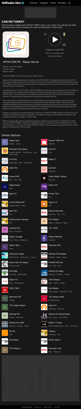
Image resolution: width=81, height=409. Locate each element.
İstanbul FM (14, 228)
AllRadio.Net (11, 3)
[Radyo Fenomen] (44, 212)
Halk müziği (22, 274)
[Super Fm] (44, 204)
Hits (58, 214)
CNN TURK (14, 288)
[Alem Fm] (44, 307)
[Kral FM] (44, 151)
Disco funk (63, 317)
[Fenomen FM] (44, 247)
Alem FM (13, 168)
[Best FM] (5, 212)
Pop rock (52, 180)
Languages (43, 3)
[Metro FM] (44, 187)
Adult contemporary (56, 326)
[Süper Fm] (5, 281)
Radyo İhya (14, 140)
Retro (24, 206)
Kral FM (52, 149)
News (65, 223)
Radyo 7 (52, 159)
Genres (53, 3)
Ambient (52, 274)
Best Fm (13, 194)
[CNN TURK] (5, 290)
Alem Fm (52, 305)
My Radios (62, 3)
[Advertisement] (40, 12)
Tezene (52, 331)
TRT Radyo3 (14, 348)
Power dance (54, 340)
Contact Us (37, 407)
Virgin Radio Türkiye (57, 176)
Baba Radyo (14, 185)
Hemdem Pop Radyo (18, 149)
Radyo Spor (14, 245)
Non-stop (73, 326)
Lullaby (67, 274)
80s (20, 180)
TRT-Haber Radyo (17, 305)
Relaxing (23, 240)
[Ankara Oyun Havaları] (5, 221)
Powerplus (14, 340)
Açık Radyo (54, 288)
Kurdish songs (54, 300)
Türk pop (56, 352)
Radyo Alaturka (55, 237)
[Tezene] (44, 333)
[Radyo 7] (44, 161)
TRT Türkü (53, 228)
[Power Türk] (44, 195)
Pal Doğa (13, 271)
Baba (58, 257)
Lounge (20, 326)
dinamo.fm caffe (16, 322)
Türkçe (11, 300)
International (19, 283)
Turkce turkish (14, 266)
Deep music (24, 257)
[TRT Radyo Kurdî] (44, 298)
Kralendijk (13, 163)
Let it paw (57, 407)
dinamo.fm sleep (56, 271)
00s (10, 180)
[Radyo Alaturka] (44, 238)
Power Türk (54, 194)
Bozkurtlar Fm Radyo (18, 262)
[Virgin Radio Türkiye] (44, 178)
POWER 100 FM (56, 262)
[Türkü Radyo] (44, 281)
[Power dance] (44, 341)
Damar (64, 257)
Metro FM (53, 185)
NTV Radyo (54, 219)
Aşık (50, 283)
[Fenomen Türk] (44, 350)
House (33, 257)
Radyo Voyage (15, 237)
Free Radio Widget (27, 407)
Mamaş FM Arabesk (57, 254)
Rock (70, 292)
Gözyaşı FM (14, 314)
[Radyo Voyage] (5, 238)
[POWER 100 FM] (44, 264)
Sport (11, 249)
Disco (55, 317)
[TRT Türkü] (44, 230)
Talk (10, 335)
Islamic (11, 144)
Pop (50, 152)
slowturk (52, 168)
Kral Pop (13, 159)
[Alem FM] (5, 169)
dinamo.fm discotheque (59, 314)
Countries (33, 3)
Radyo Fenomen (56, 211)
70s (15, 180)
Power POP (14, 176)
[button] (54, 39)
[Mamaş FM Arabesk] (44, 255)
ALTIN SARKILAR (16, 202)
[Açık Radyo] (44, 290)
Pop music (18, 231)
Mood (16, 240)
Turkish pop (27, 152)
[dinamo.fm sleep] (44, 272)
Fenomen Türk (55, 348)
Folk (10, 188)
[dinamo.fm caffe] (5, 324)
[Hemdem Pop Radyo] (5, 151)
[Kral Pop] (5, 161)
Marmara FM (15, 297)
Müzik (62, 283)
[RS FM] (5, 333)
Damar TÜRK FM (56, 140)
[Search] (69, 3)
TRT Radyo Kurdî (56, 297)
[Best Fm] (5, 195)
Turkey (12, 69)
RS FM (12, 331)
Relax (26, 326)
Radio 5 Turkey (55, 322)
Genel (11, 71)
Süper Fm (13, 280)
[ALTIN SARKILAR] (5, 204)
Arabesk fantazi (15, 152)
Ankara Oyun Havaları (19, 219)
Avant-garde (53, 292)
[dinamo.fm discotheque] (44, 315)
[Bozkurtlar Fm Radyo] (5, 264)
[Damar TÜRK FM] (44, 142)
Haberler (58, 223)
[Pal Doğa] (5, 272)
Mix (54, 266)
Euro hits (52, 214)
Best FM (13, 211)
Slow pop (60, 309)
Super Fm (53, 202)
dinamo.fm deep (16, 254)
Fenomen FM (54, 245)
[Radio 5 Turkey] (44, 324)
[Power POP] (5, 178)
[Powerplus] (5, 341)
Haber (51, 223)
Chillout (60, 274)
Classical (52, 171)
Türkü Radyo (54, 280)
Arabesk (52, 144)
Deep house (13, 257)
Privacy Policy (47, 407)
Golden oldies (14, 206)
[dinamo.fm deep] (5, 255)
